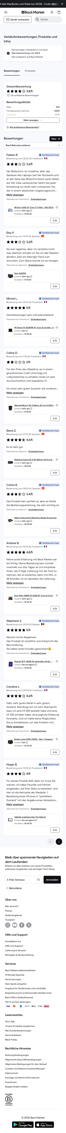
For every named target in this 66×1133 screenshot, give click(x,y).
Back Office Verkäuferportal (19, 997)
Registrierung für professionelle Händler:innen (28, 992)
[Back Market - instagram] (7, 925)
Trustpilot (10, 919)
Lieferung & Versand (15, 950)
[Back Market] (33, 12)
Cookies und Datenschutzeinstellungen (25, 1068)
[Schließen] (62, 4)
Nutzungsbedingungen (17, 1055)
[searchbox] (51, 19)
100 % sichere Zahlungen (17, 1001)
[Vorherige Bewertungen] (50, 841)
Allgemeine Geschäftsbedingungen (23, 1059)
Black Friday (11, 1039)
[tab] (12, 70)
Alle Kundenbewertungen (18, 1030)
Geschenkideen (13, 1035)
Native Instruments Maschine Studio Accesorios (35, 517)
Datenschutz (11, 1073)
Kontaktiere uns (13, 941)
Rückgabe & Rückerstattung (19, 954)
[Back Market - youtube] (14, 925)
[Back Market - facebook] (21, 925)
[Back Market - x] (28, 925)
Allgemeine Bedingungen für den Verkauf (26, 1064)
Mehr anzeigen (15, 194)
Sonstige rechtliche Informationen (22, 1077)
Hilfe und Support (14, 945)
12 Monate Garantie (14, 974)
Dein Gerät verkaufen (16, 983)
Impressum (11, 1082)
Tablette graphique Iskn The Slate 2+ (30, 817)
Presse (8, 910)
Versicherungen (13, 979)
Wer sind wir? (12, 906)
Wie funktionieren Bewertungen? (24, 127)
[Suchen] (37, 19)
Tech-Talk (10, 1021)
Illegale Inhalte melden (16, 1086)
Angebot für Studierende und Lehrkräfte (25, 988)
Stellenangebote (13, 915)
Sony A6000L (20, 273)
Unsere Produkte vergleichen (20, 1026)
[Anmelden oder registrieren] (52, 12)
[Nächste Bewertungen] (59, 841)
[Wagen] (59, 12)
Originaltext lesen (38, 199)
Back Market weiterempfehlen (20, 970)
